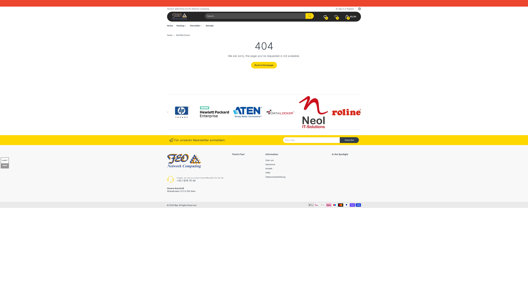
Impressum (270, 164)
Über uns (270, 160)
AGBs (268, 172)
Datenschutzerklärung (275, 177)
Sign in (341, 9)
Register (350, 9)
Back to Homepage (264, 65)
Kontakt (269, 168)
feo (176, 205)
